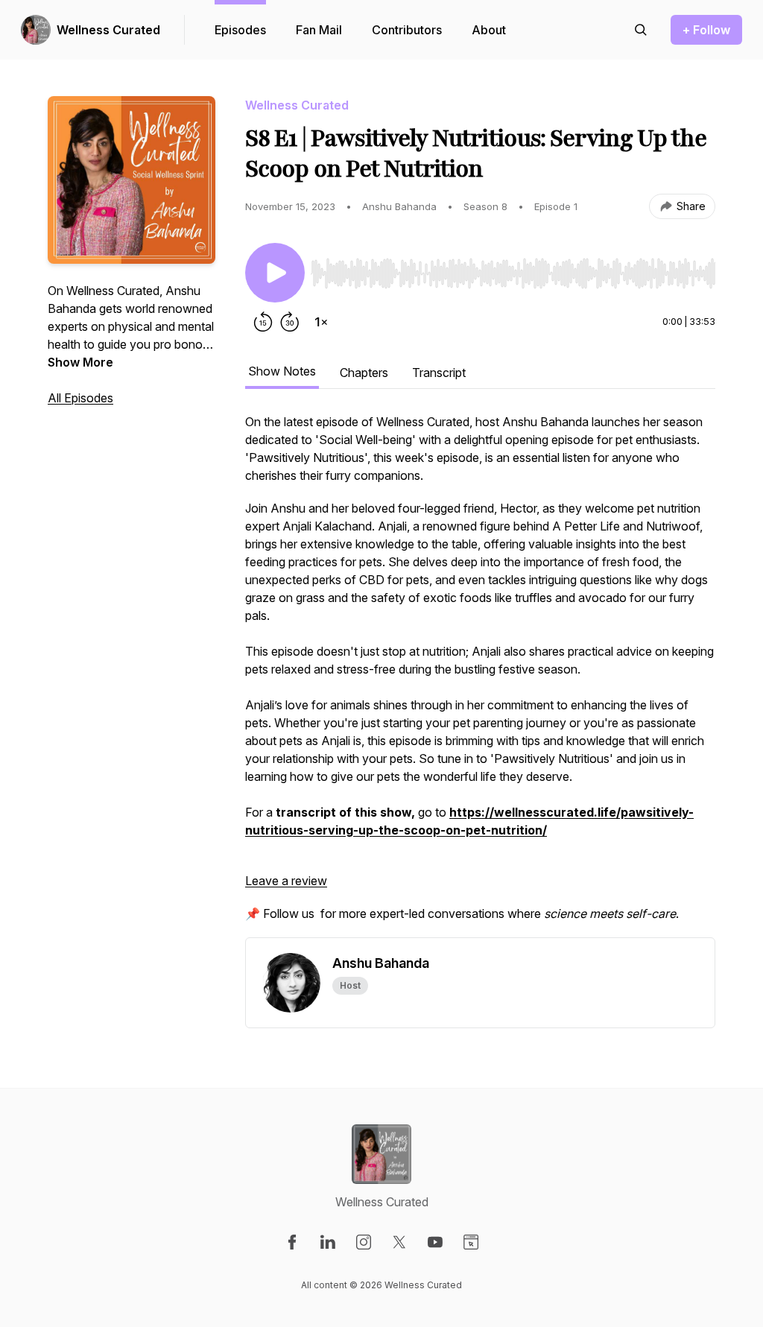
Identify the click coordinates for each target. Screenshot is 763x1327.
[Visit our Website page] (470, 1242)
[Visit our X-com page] (399, 1242)
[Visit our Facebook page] (292, 1242)
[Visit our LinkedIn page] (327, 1242)
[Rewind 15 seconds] (263, 321)
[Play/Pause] (275, 273)
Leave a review (286, 880)
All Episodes (80, 397)
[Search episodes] (641, 30)
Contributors (407, 29)
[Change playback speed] (321, 321)
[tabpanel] (480, 675)
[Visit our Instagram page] (363, 1242)
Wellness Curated (108, 29)
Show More (80, 362)
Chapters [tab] (364, 372)
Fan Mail (319, 29)
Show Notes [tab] (282, 371)
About (489, 29)
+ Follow (706, 29)
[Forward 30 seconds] (289, 321)
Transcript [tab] (439, 372)
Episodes (240, 29)
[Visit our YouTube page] (435, 1242)
